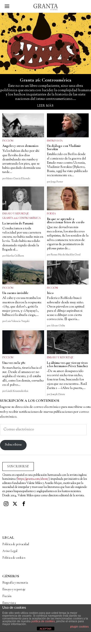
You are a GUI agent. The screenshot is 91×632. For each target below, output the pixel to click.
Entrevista (55, 140)
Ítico (50, 293)
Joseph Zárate (58, 394)
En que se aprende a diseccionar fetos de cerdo (65, 220)
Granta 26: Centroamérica (45, 80)
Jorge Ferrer (57, 182)
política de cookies (43, 621)
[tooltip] (6, 503)
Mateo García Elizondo (18, 178)
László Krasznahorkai (17, 391)
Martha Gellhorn (15, 256)
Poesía (51, 213)
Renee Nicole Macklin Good (65, 255)
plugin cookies (79, 626)
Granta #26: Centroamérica (21, 218)
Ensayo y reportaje (15, 213)
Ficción (7, 140)
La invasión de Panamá (17, 223)
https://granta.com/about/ (33, 479)
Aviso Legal (9, 551)
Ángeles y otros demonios (20, 146)
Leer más (45, 106)
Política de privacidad (15, 544)
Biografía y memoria (15, 583)
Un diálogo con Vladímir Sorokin (64, 147)
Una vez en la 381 (13, 363)
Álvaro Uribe (58, 326)
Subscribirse (13, 445)
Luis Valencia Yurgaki (17, 321)
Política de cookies (13, 558)
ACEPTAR (45, 628)
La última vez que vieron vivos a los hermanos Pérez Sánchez (67, 364)
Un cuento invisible (15, 293)
